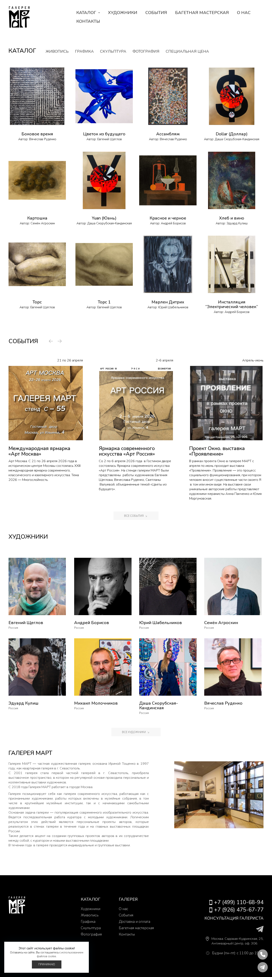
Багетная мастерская (202, 13)
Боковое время (37, 134)
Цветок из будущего (104, 134)
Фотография (146, 51)
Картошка (37, 218)
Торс (37, 302)
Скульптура (113, 51)
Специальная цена (187, 51)
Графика (84, 51)
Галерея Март (19, 17)
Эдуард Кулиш (237, 223)
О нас (244, 13)
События (156, 13)
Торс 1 (104, 302)
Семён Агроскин (43, 223)
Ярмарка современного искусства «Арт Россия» (127, 451)
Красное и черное (168, 218)
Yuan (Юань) (104, 218)
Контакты (88, 21)
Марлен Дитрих (168, 302)
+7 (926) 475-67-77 (239, 909)
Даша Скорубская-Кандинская (237, 139)
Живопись (57, 51)
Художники (122, 13)
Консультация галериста (234, 918)
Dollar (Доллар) (232, 134)
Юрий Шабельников (173, 307)
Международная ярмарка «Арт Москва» (39, 451)
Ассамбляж (168, 134)
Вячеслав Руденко (42, 139)
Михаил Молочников (96, 703)
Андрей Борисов (173, 223)
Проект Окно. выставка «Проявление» (217, 451)
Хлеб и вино (231, 218)
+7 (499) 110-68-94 (239, 902)
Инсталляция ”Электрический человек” (231, 304)
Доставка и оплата (134, 921)
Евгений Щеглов (109, 139)
